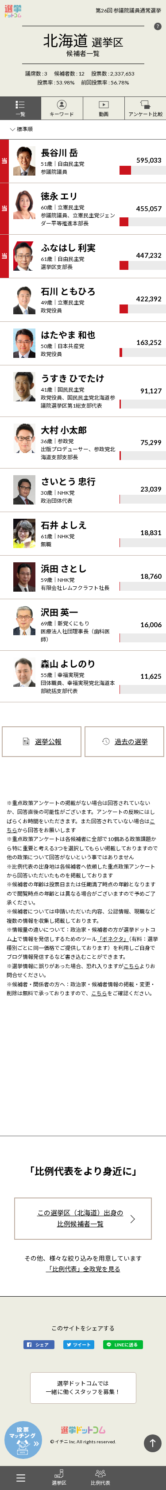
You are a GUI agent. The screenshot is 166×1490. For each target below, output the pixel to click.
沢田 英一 (59, 612)
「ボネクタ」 (113, 939)
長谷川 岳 (59, 152)
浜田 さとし (64, 568)
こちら (131, 966)
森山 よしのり (68, 663)
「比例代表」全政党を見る (83, 1269)
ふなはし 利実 (68, 247)
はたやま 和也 (68, 334)
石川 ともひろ (68, 291)
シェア (42, 1344)
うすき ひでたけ (72, 378)
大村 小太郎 (64, 430)
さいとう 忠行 (68, 481)
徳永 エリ (59, 196)
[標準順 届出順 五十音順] (22, 129)
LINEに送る (126, 1344)
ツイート (82, 1344)
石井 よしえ (64, 525)
